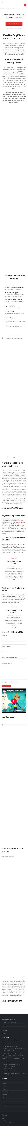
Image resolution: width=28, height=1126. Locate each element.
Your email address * (7, 646)
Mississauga (5, 1091)
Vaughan (4, 1089)
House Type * (5, 682)
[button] (25, 2)
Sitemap (4, 1033)
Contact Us (5, 1030)
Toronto (4, 1083)
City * (3, 652)
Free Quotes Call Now (14, 23)
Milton (4, 1102)
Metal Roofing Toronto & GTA (9, 1022)
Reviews (4, 1027)
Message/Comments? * (7, 663)
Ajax (4, 1100)
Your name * (4, 635)
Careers (4, 1025)
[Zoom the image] (14, 725)
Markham (5, 1086)
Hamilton (5, 1097)
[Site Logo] (6, 4)
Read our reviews (20, 522)
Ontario (4, 1080)
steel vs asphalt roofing (15, 995)
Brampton (5, 1094)
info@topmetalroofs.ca (11, 1046)
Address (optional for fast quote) (9, 657)
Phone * (3, 641)
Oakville (4, 1105)
